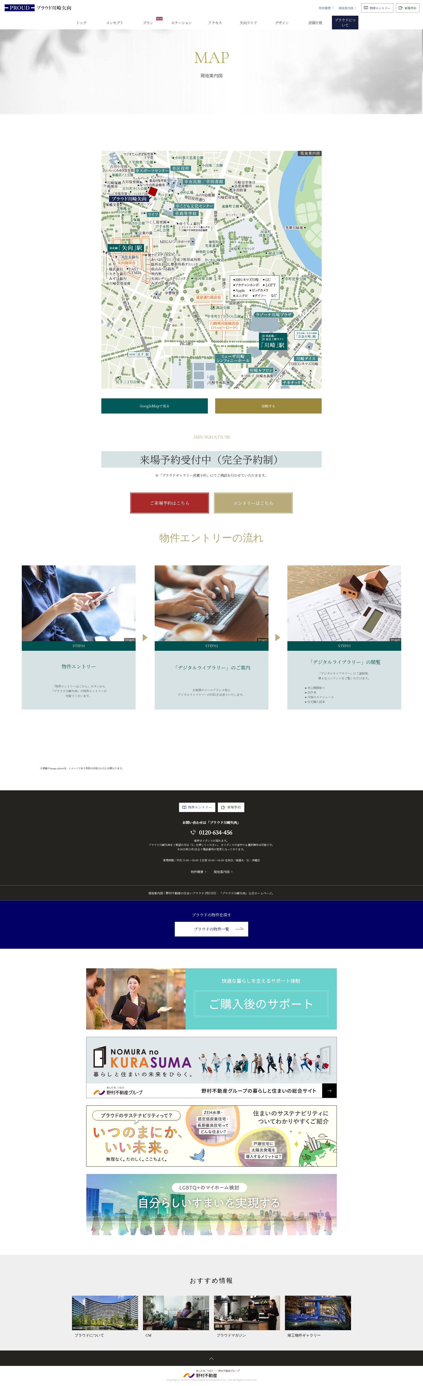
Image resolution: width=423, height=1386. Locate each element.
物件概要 (325, 8)
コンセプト (114, 22)
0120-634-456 (215, 832)
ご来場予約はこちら (169, 503)
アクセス (215, 22)
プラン (148, 22)
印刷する (268, 405)
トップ (81, 22)
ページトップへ (211, 1358)
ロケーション (181, 22)
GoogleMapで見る (155, 405)
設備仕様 (315, 22)
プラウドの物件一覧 (211, 929)
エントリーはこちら (253, 503)
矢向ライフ (248, 22)
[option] (105, 1317)
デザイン (282, 22)
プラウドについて (345, 22)
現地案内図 (346, 8)
